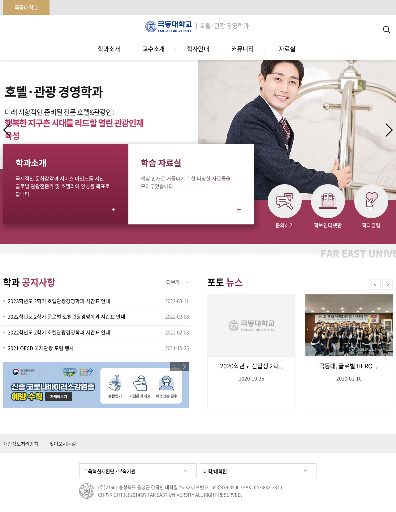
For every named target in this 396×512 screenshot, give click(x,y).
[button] (389, 130)
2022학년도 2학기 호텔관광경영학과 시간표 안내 (59, 332)
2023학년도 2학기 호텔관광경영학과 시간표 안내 (59, 301)
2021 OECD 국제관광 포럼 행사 (41, 348)
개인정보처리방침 (20, 443)
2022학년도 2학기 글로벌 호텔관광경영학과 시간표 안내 (66, 316)
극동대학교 (26, 7)
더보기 (173, 282)
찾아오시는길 (63, 443)
